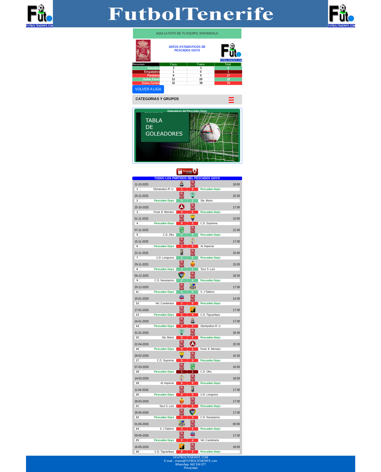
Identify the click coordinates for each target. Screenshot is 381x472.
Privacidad (190, 468)
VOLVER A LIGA (148, 89)
